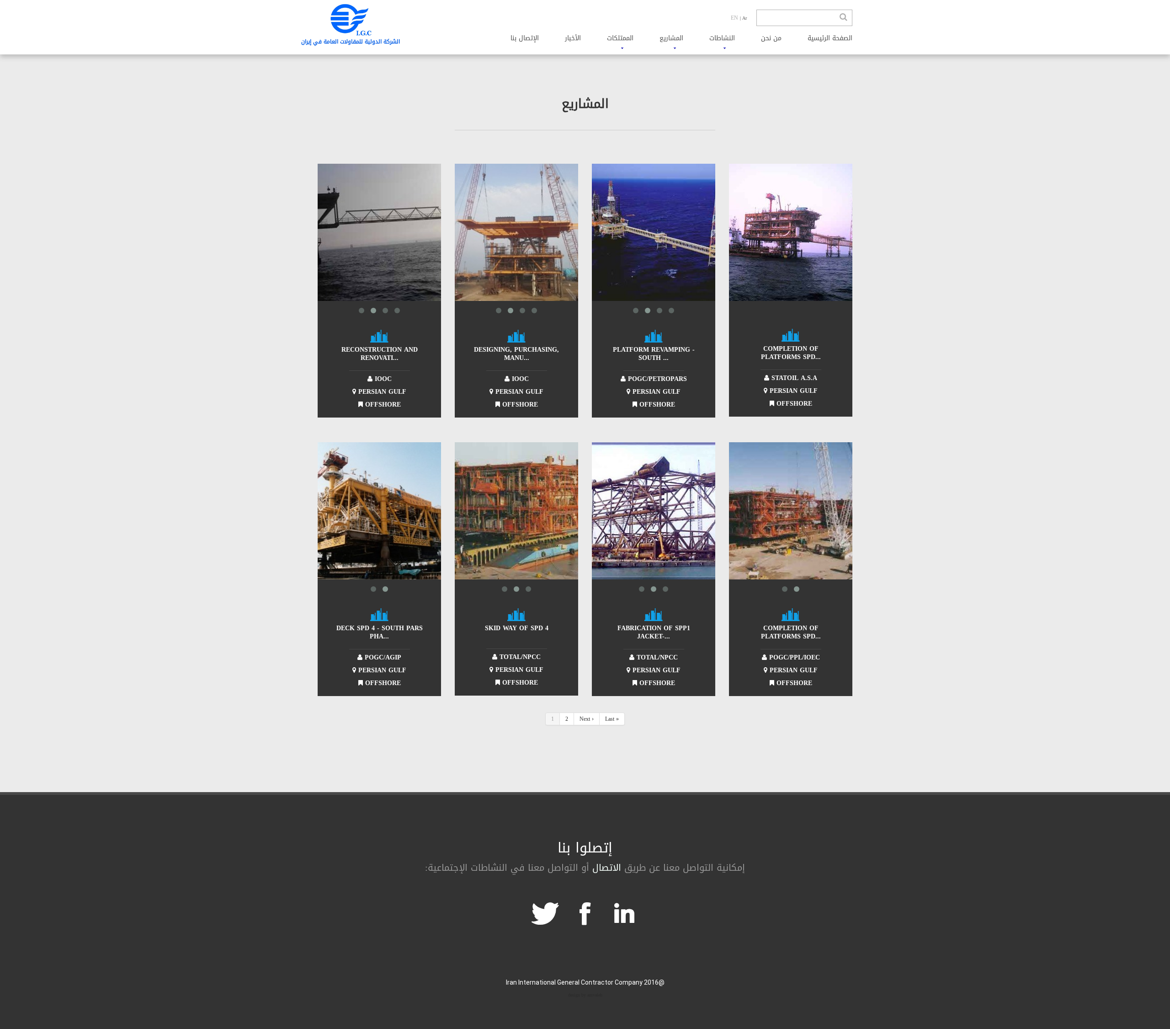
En (734, 18)
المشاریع (671, 38)
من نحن (771, 38)
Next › (587, 719)
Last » (612, 719)
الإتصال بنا (525, 38)
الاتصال (606, 867)
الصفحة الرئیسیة (830, 38)
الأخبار (573, 38)
